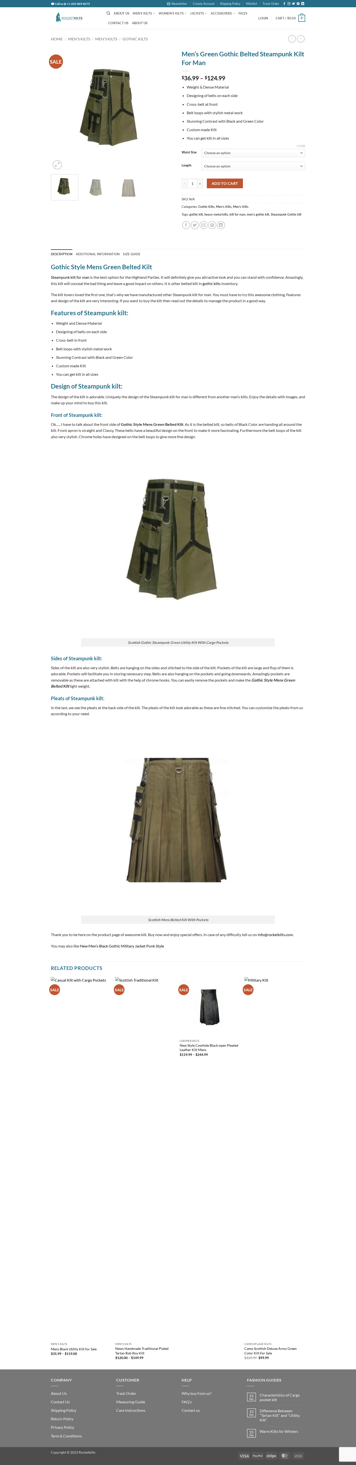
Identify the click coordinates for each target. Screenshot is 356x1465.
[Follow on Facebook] (284, 4)
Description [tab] (61, 254)
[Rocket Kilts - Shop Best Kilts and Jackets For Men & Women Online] (75, 18)
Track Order (271, 4)
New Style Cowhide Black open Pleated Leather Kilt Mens (209, 1047)
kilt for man (237, 214)
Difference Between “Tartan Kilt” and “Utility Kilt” (280, 1415)
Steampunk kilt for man (70, 277)
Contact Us (118, 23)
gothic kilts (211, 283)
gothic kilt (196, 214)
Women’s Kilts (171, 13)
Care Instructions (130, 1410)
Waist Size (189, 152)
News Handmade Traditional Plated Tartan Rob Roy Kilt (142, 1350)
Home (57, 39)
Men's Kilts (79, 39)
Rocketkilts (87, 1452)
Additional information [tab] (98, 254)
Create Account (204, 4)
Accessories (221, 13)
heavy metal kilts (216, 214)
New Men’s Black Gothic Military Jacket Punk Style (122, 946)
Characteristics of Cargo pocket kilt (280, 1397)
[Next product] (292, 39)
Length (186, 165)
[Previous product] (300, 39)
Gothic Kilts (135, 39)
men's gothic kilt (258, 214)
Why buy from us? (196, 1393)
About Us (121, 13)
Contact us (191, 1410)
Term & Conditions (66, 1436)
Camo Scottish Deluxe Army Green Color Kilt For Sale (270, 1350)
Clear (301, 145)
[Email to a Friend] (204, 225)
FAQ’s (243, 13)
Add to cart (225, 183)
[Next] (166, 109)
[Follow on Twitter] (293, 4)
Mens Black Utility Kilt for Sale (74, 1349)
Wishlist (251, 4)
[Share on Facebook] (186, 225)
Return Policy (62, 1418)
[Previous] (59, 109)
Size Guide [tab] (131, 254)
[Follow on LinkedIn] (302, 4)
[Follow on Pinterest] (298, 4)
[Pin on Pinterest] (212, 225)
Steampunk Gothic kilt (286, 214)
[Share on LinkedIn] (221, 225)
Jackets (197, 13)
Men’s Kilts (142, 13)
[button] (177, 3)
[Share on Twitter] (195, 225)
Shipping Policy (230, 4)
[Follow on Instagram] (288, 4)
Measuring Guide (130, 1401)
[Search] (108, 13)
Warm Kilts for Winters (279, 1431)
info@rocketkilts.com (275, 934)
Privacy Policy (62, 1427)
